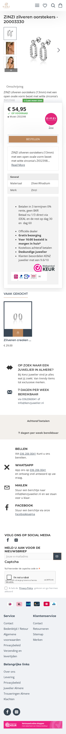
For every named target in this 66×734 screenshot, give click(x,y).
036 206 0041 (28, 453)
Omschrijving (14, 86)
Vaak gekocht (16, 293)
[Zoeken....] (52, 5)
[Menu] (37, 5)
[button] (22, 50)
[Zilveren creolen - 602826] (17, 315)
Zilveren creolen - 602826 (18, 340)
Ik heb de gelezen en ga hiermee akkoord (31, 590)
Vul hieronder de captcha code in (21, 568)
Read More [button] (18, 165)
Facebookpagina (25, 514)
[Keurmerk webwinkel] (33, 725)
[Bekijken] (61, 5)
